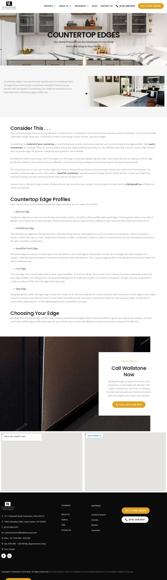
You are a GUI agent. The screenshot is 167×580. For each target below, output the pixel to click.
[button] (50, 6)
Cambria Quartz (98, 514)
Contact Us (106, 6)
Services (48, 6)
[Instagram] (9, 556)
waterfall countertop (67, 173)
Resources (80, 6)
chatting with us (133, 184)
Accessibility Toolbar (115, 571)
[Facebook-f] (3, 556)
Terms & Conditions (73, 571)
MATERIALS (96, 505)
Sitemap (129, 571)
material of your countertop (40, 144)
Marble (94, 525)
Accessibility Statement (94, 571)
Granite (94, 520)
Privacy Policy (56, 571)
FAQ (63, 524)
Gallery (64, 519)
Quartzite (95, 530)
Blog (94, 6)
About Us (63, 6)
